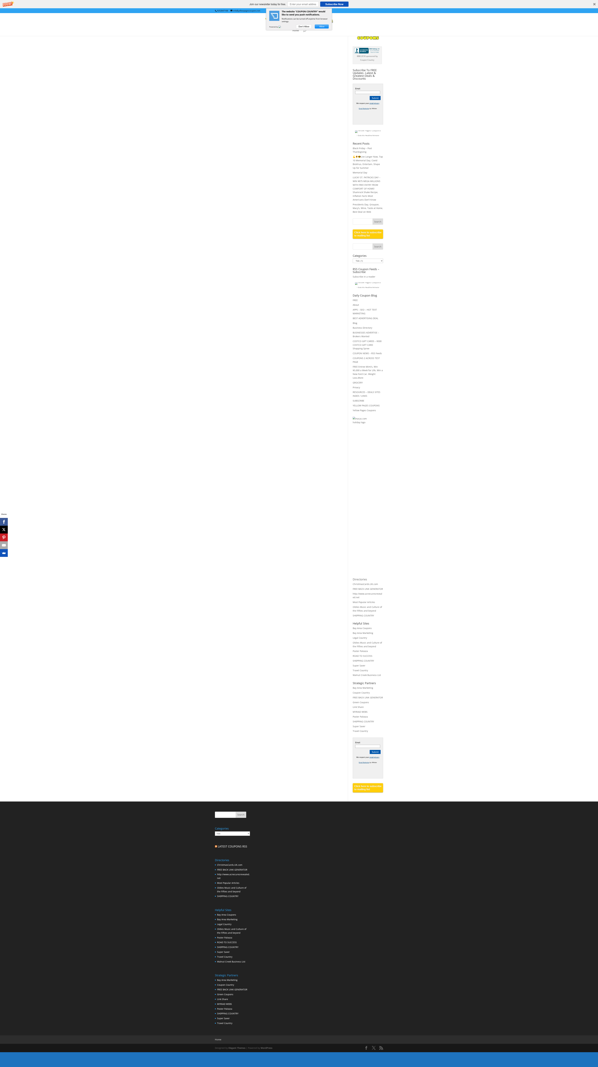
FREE (355, 300)
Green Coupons (361, 702)
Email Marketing (364, 108)
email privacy (374, 103)
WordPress (266, 1047)
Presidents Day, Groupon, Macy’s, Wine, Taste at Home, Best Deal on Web (368, 208)
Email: (358, 89)
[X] (4, 530)
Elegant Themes (236, 1047)
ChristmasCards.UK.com (365, 584)
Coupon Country (361, 692)
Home (295, 30)
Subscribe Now (334, 4)
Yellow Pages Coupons (364, 410)
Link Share (358, 707)
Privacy (356, 387)
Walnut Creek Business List (367, 675)
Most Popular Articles (364, 602)
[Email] (4, 545)
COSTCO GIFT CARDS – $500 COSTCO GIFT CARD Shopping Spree (367, 345)
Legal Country (360, 637)
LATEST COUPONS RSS (232, 846)
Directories (360, 579)
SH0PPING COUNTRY (363, 615)
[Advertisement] (365, 477)
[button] (299, 4)
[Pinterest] (4, 537)
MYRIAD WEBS (360, 711)
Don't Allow (304, 26)
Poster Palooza (360, 651)
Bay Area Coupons (362, 628)
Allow (321, 26)
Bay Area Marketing (363, 633)
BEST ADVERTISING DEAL (365, 318)
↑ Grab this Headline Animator (368, 135)
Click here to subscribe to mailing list (368, 234)
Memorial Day (360, 172)
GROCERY (358, 382)
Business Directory (362, 327)
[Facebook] (4, 522)
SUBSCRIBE (358, 400)
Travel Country (360, 670)
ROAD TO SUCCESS (362, 655)
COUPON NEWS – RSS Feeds (367, 353)
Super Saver (359, 665)
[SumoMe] (4, 553)
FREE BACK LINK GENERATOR (368, 588)
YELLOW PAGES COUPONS (366, 405)
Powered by (273, 27)
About (356, 304)
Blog (355, 323)
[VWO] (281, 27)
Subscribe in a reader (364, 276)
